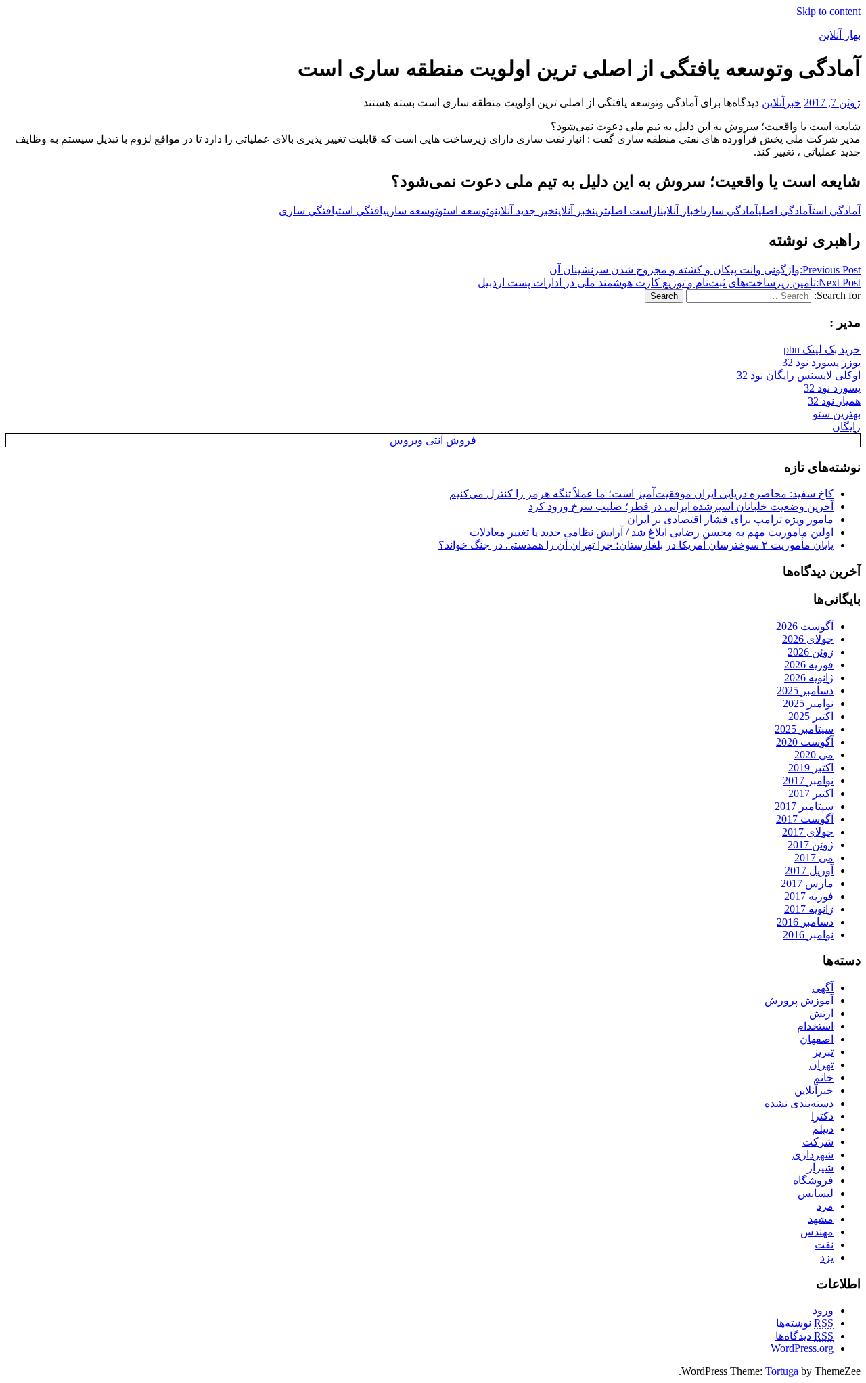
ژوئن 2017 (811, 845)
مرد (825, 1206)
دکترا (822, 1116)
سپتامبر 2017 (804, 806)
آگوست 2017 (805, 819)
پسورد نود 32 (832, 388)
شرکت (818, 1142)
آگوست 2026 (805, 626)
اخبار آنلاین (682, 211)
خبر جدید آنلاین (525, 211)
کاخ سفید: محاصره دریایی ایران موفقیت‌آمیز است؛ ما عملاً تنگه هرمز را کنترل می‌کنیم (641, 493)
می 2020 (814, 755)
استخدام (815, 1026)
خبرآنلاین (781, 102)
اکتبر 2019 (811, 767)
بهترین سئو (837, 414)
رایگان (846, 426)
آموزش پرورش (799, 1000)
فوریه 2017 (809, 896)
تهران (821, 1064)
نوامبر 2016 (808, 934)
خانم (823, 1077)
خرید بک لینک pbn (822, 349)
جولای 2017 (808, 832)
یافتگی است (362, 211)
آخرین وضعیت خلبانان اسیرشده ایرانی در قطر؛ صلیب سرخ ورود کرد (681, 506)
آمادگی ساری (731, 211)
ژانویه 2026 (809, 677)
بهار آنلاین (840, 35)
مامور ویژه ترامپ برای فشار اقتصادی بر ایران (730, 519)
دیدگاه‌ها (804, 1336)
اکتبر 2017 (811, 793)
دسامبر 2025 (805, 690)
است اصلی (630, 211)
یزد (827, 1257)
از (656, 211)
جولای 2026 (808, 639)
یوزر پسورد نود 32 (821, 362)
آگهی (823, 987)
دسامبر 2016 (805, 922)
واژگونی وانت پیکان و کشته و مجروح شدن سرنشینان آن (705, 269)
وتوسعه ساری (414, 211)
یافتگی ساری (308, 211)
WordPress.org (802, 1348)
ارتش (821, 1013)
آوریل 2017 (809, 870)
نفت (824, 1244)
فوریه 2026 (809, 665)
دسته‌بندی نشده (799, 1103)
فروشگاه (813, 1180)
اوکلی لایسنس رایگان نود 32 (799, 375)
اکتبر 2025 (811, 716)
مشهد (821, 1219)
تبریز (823, 1052)
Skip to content (828, 11)
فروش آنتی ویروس (433, 440)
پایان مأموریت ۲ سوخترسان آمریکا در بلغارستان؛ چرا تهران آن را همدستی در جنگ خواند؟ (636, 545)
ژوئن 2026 (811, 652)
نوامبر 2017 (808, 780)
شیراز (820, 1167)
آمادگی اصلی (785, 211)
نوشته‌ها (805, 1323)
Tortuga (781, 1371)
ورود (823, 1310)
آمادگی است (836, 211)
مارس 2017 (807, 883)
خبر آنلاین (573, 211)
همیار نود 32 (834, 401)
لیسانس (816, 1193)
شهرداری (813, 1154)
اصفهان (817, 1039)
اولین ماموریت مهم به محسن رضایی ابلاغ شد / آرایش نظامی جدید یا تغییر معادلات (652, 532)
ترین (600, 211)
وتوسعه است (469, 211)
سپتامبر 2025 (804, 729)
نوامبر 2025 (808, 703)
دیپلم (823, 1129)
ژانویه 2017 (809, 909)
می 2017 (814, 857)
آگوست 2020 (805, 742)
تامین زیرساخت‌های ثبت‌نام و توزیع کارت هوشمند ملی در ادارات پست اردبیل (669, 282)
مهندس (817, 1232)
